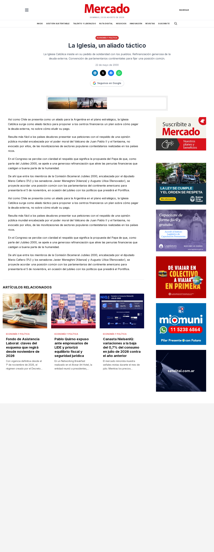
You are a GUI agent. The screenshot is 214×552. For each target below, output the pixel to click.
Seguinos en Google (109, 83)
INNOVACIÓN (136, 23)
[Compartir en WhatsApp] (119, 73)
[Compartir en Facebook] (111, 73)
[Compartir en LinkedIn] (95, 73)
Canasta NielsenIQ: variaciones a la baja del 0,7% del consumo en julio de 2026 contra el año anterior (122, 347)
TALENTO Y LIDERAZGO (84, 23)
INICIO (40, 23)
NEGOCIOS (121, 23)
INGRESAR (184, 10)
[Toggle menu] (26, 10)
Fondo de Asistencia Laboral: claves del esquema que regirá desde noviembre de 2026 (22, 347)
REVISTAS (150, 23)
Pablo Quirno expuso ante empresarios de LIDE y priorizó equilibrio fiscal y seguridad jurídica (72, 347)
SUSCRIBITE (164, 23)
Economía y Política (107, 38)
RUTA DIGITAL (106, 23)
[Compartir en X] (103, 73)
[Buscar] (176, 24)
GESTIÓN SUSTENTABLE (58, 23)
